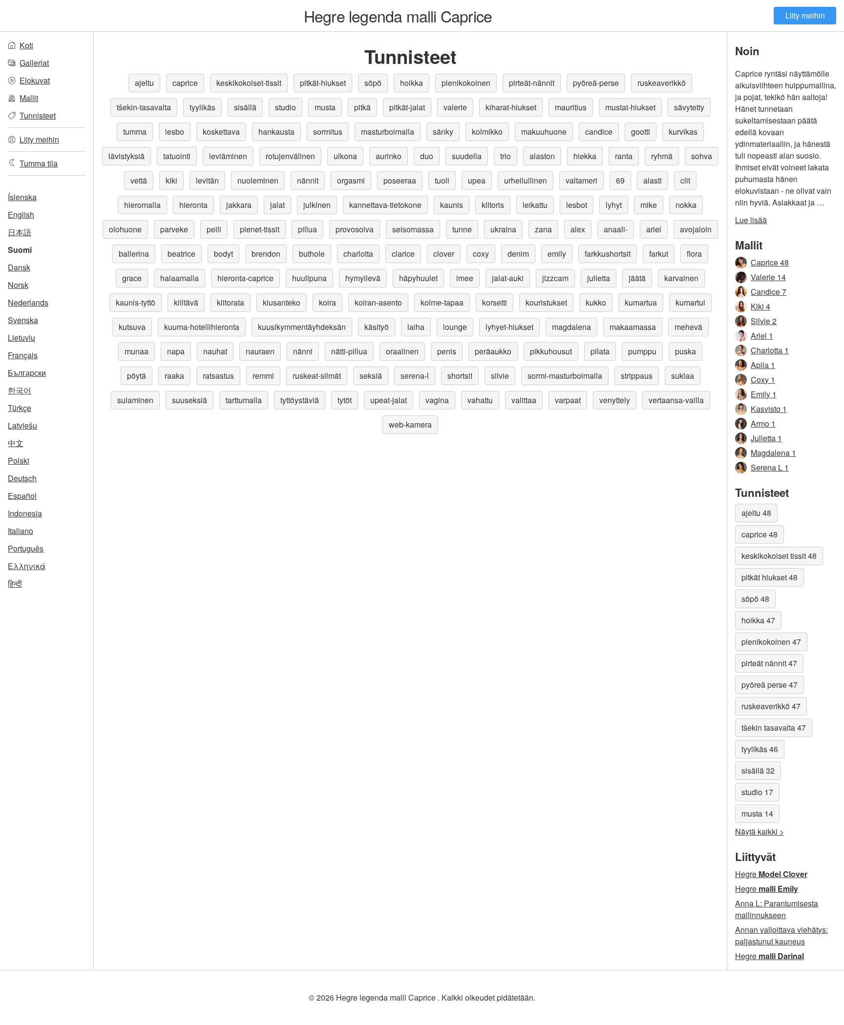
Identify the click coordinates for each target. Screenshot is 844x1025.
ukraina (503, 229)
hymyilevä (362, 278)
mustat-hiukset (630, 107)
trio (505, 156)
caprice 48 (759, 534)
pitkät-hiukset (323, 82)
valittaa (523, 400)
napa (176, 351)
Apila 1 (763, 364)
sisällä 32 (758, 770)
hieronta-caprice (245, 278)
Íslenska (22, 197)
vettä (138, 180)
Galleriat (34, 62)
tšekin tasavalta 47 (773, 727)
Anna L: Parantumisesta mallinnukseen (776, 909)
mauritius (571, 107)
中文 (15, 443)
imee (464, 278)
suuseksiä (189, 400)
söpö (372, 82)
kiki (171, 180)
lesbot (576, 204)
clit (685, 180)
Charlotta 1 (770, 350)
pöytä (136, 375)
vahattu (480, 400)
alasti (652, 180)
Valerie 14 (768, 277)
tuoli (442, 180)
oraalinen (402, 351)
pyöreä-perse (596, 82)
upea (476, 180)
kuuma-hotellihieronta (201, 326)
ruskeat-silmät (317, 375)
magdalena (571, 326)
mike (648, 204)
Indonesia (25, 513)
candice (598, 131)
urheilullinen (525, 180)
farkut (658, 253)
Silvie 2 (764, 321)
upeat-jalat (388, 400)
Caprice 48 (770, 262)
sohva (701, 156)
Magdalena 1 (773, 452)
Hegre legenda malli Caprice (398, 15)
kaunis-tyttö (135, 302)
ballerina (134, 253)
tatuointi (176, 156)
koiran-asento (378, 302)
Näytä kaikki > (759, 831)
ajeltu (144, 82)
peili (214, 229)
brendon (266, 253)
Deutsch (22, 478)
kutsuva (132, 326)
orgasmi (351, 180)
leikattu (535, 204)
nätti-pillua (349, 351)
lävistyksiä (126, 156)
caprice (185, 82)
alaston (542, 156)
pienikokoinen (466, 82)
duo (426, 156)
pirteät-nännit (531, 82)
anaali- (616, 229)
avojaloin (696, 229)
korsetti (494, 302)
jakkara (239, 204)
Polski (18, 460)
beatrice (181, 253)
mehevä (688, 326)
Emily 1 (764, 394)
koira (327, 302)
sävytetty (689, 107)
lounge (455, 326)
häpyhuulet (418, 278)
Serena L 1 (770, 467)
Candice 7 (768, 291)
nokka (685, 204)
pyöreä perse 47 (769, 684)
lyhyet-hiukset (509, 326)
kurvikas (683, 131)
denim (518, 253)
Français (23, 355)
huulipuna (309, 278)
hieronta (193, 204)
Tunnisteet (38, 115)
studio (285, 107)
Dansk (19, 267)
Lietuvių (21, 337)
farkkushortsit (608, 253)
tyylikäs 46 (759, 749)
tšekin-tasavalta (144, 107)
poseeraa (399, 180)
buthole (312, 253)
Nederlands (28, 302)
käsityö (376, 326)
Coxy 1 (763, 379)
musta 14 (757, 813)
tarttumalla (244, 400)
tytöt (345, 400)
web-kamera (410, 424)
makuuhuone (544, 131)
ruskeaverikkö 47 (771, 706)
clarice (403, 253)
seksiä (370, 375)
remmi (263, 375)
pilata (600, 351)
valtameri (581, 180)
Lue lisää (751, 220)
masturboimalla (387, 131)
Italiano (20, 530)
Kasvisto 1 (769, 408)
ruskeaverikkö (661, 82)
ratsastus (218, 375)
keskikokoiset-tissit (248, 82)
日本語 (19, 232)
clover (443, 253)
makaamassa (633, 326)
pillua (307, 229)
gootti (640, 131)
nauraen (260, 351)
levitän (207, 180)
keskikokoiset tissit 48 (779, 555)
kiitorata (230, 302)
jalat (277, 204)
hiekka (584, 156)
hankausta (276, 131)
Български (27, 372)
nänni (303, 351)
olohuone (125, 229)
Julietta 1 (766, 438)
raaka (174, 375)
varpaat (568, 400)
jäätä (637, 278)
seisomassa (413, 229)
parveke (174, 229)
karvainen (681, 278)
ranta (624, 156)
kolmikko (487, 131)
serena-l (415, 375)
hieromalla (142, 204)
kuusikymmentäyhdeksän (302, 326)
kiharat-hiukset (510, 107)
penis (446, 351)
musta (325, 107)
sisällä (245, 107)
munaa (136, 351)
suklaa (682, 375)
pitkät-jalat (407, 107)
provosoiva (355, 229)
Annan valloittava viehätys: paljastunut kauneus (781, 935)
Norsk (18, 284)
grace (132, 278)
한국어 (19, 390)
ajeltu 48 (756, 512)
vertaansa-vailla (676, 400)
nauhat (215, 351)
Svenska (23, 320)
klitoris (493, 204)
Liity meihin (805, 15)
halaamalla (179, 278)
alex (577, 229)
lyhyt (614, 204)
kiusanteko (281, 302)
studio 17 (757, 792)
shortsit (459, 375)
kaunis (451, 204)
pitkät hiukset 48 (769, 577)
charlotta (358, 253)
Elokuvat (35, 80)
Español (22, 495)
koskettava (221, 131)
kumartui (690, 302)
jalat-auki (508, 278)
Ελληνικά (26, 566)
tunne (462, 229)
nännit (307, 180)
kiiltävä (186, 302)
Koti (26, 45)
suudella (467, 156)
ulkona (345, 156)
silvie (500, 375)
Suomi (20, 249)
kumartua (641, 302)
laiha (415, 326)
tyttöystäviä (299, 400)
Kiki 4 (760, 306)
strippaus (637, 375)
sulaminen (135, 400)
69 (620, 180)
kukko (596, 302)
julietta (598, 278)
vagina (437, 400)
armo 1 (763, 423)
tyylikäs (202, 107)
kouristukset (546, 302)
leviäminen (228, 156)
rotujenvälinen (290, 156)
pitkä (362, 107)
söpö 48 (755, 598)
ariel (653, 229)
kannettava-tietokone (385, 204)
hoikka (411, 82)
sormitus (327, 131)
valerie (455, 107)
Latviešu (22, 425)
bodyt (223, 253)
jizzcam (555, 278)
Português (25, 548)
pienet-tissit (259, 229)
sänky (443, 131)
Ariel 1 (762, 335)
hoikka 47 (758, 620)
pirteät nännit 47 (769, 663)
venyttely (614, 400)
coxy (481, 253)
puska (685, 351)
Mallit (29, 97)
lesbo (174, 131)
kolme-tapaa (442, 302)
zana (543, 229)
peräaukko (493, 351)
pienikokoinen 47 (771, 641)
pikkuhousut (551, 351)
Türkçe (19, 407)
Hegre (771, 874)
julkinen (317, 204)
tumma (135, 131)
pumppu (642, 351)
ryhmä (662, 156)
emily (557, 253)
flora (694, 253)
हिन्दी (15, 583)
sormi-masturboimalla (565, 375)
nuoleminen (257, 180)
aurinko (388, 156)
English (21, 214)
